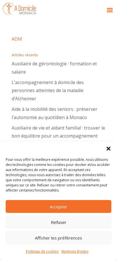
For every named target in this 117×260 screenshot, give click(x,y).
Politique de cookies (42, 251)
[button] (108, 148)
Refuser (58, 222)
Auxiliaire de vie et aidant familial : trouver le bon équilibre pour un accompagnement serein (58, 136)
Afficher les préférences (58, 238)
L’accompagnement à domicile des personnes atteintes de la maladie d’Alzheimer (48, 90)
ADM (17, 39)
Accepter (58, 206)
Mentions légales (74, 251)
